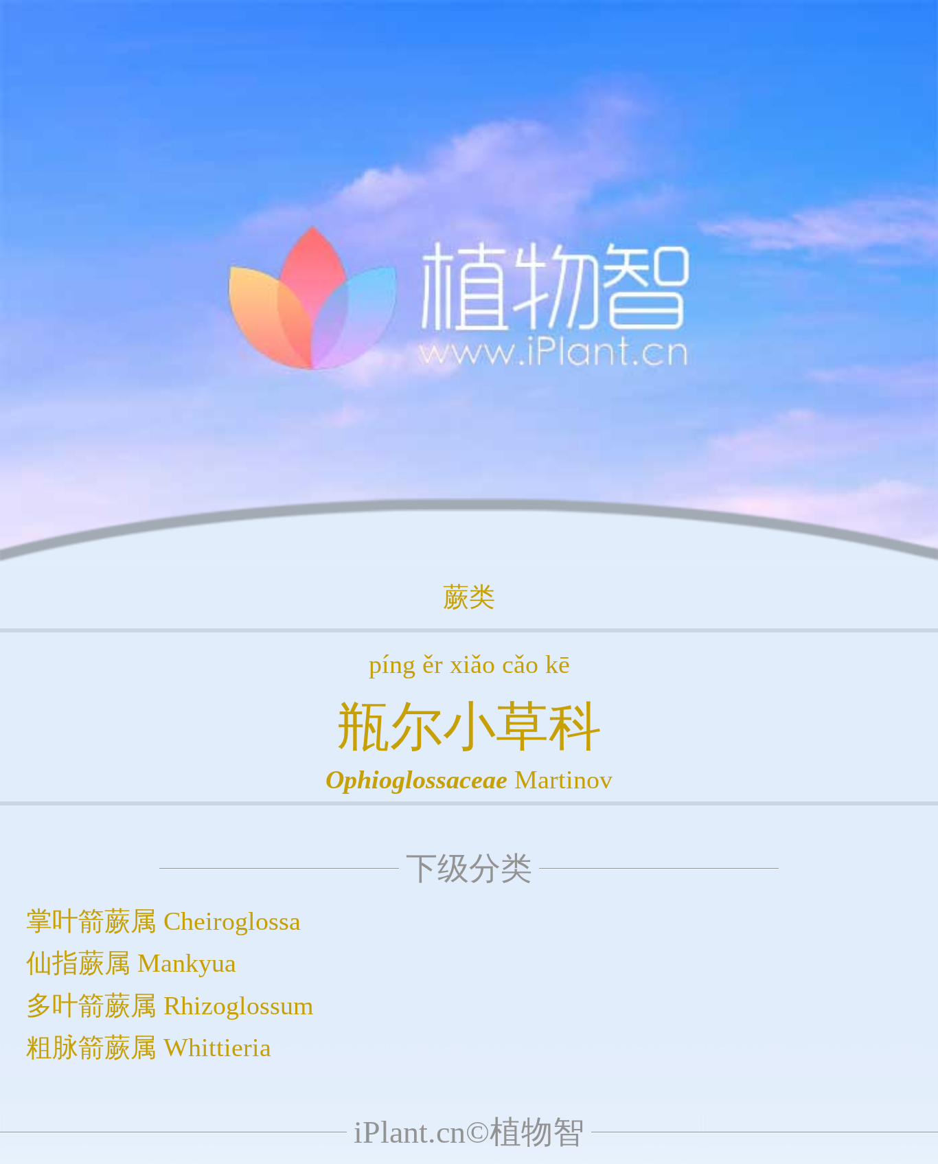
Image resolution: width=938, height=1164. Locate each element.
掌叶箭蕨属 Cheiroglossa (163, 920)
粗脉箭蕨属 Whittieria (148, 1047)
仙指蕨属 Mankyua (131, 962)
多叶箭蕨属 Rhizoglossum (170, 1005)
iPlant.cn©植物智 (469, 1132)
